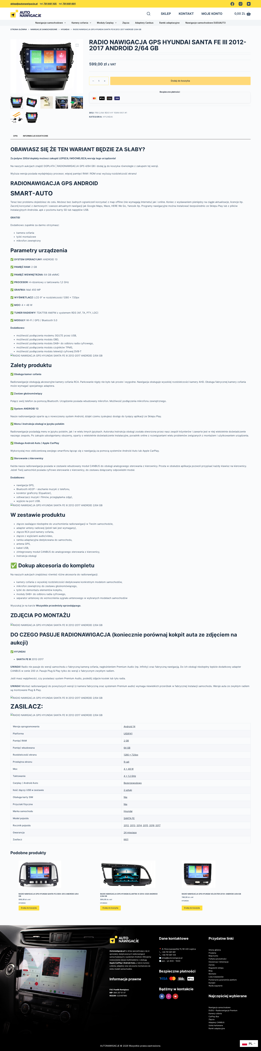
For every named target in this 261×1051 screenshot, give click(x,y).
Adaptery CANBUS (216, 1022)
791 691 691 (69, 3)
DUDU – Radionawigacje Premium (223, 1010)
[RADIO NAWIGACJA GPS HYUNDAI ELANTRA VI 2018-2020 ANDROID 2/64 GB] (130, 747)
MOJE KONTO (211, 14)
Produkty (212, 953)
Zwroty (212, 965)
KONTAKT (186, 14)
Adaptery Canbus (144, 22)
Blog (210, 971)
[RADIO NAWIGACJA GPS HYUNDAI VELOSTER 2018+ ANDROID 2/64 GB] (212, 747)
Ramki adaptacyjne (169, 22)
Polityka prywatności (217, 959)
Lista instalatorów (216, 977)
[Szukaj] (148, 13)
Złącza (125, 22)
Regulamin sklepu (216, 968)
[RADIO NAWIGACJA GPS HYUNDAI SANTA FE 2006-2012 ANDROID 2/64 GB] (49, 747)
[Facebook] (232, 4)
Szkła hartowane (216, 1025)
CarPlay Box (214, 1016)
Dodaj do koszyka (180, 80)
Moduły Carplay (105, 22)
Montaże (212, 974)
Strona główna (215, 950)
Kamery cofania (80, 22)
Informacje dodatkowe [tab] (35, 136)
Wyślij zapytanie (215, 986)
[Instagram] (240, 4)
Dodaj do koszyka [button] (29, 781)
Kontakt (212, 983)
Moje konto (213, 956)
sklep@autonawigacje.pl (24, 3)
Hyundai (108, 117)
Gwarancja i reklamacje (219, 962)
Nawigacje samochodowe (49, 22)
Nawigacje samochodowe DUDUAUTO (205, 22)
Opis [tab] (15, 136)
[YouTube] (249, 4)
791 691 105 (50, 3)
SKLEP (166, 14)
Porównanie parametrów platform (223, 980)
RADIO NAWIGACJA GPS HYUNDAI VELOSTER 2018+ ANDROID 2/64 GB (211, 767)
